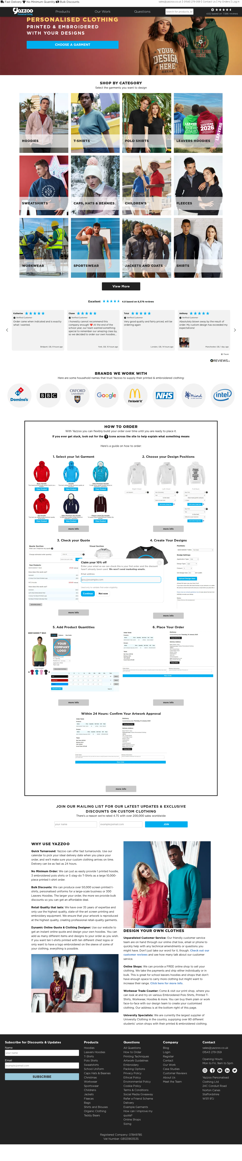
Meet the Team (172, 1081)
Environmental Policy (137, 1081)
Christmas (90, 1077)
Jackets (89, 1094)
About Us (169, 1077)
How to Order (132, 1052)
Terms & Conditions (135, 1090)
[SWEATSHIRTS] (43, 185)
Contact (168, 1060)
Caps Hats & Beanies (97, 1073)
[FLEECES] (198, 185)
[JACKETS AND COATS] (146, 247)
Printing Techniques (136, 1056)
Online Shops (132, 1119)
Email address (88, 574)
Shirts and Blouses (96, 1107)
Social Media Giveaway (138, 1094)
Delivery (128, 1102)
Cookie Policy (132, 1086)
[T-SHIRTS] (95, 122)
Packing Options (134, 1069)
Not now (103, 593)
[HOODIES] (43, 122)
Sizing (127, 1123)
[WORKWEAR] (43, 247)
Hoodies (89, 1047)
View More (121, 286)
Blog (166, 1047)
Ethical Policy (132, 1077)
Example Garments (135, 1107)
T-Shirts (89, 1056)
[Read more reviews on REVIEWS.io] (220, 360)
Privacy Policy (132, 1073)
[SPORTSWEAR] (95, 247)
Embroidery (131, 1064)
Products (62, 12)
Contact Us (209, 1)
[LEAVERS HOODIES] (198, 122)
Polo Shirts (91, 1060)
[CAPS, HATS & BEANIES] (95, 185)
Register (168, 1056)
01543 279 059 (192, 1)
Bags (87, 1102)
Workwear (90, 1081)
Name (9, 1047)
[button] (7, 330)
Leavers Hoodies (94, 1052)
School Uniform (94, 1069)
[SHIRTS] (198, 247)
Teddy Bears (92, 1115)
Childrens (90, 1090)
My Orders (224, 1)
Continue (88, 593)
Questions (142, 12)
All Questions (132, 1047)
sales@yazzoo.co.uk (170, 1)
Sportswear (91, 1086)
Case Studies (171, 1069)
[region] (121, 330)
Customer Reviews (175, 1073)
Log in (236, 1)
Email (8, 1060)
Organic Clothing (95, 1111)
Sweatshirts (91, 1064)
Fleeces (89, 1098)
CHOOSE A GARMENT (72, 45)
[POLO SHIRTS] (146, 122)
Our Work (169, 1064)
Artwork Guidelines (135, 1060)
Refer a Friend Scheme (138, 1098)
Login (166, 1052)
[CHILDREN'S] (146, 185)
